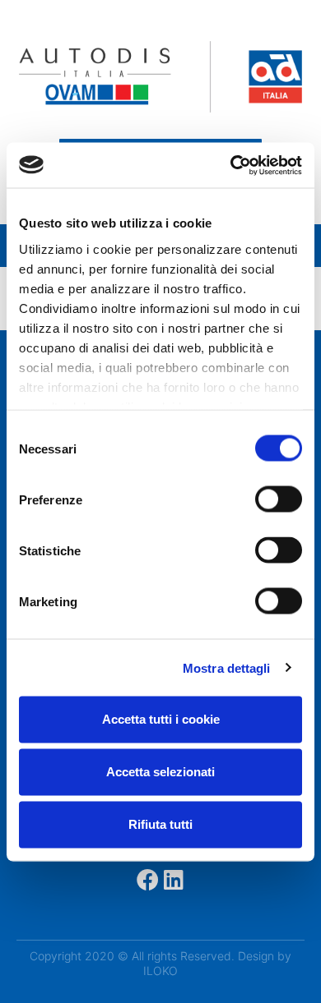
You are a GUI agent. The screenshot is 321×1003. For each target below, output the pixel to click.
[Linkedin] (174, 879)
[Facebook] (148, 879)
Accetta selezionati (160, 772)
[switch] (278, 499)
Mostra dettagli (227, 667)
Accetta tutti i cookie (161, 719)
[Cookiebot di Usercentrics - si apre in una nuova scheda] (231, 165)
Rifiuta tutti (160, 824)
